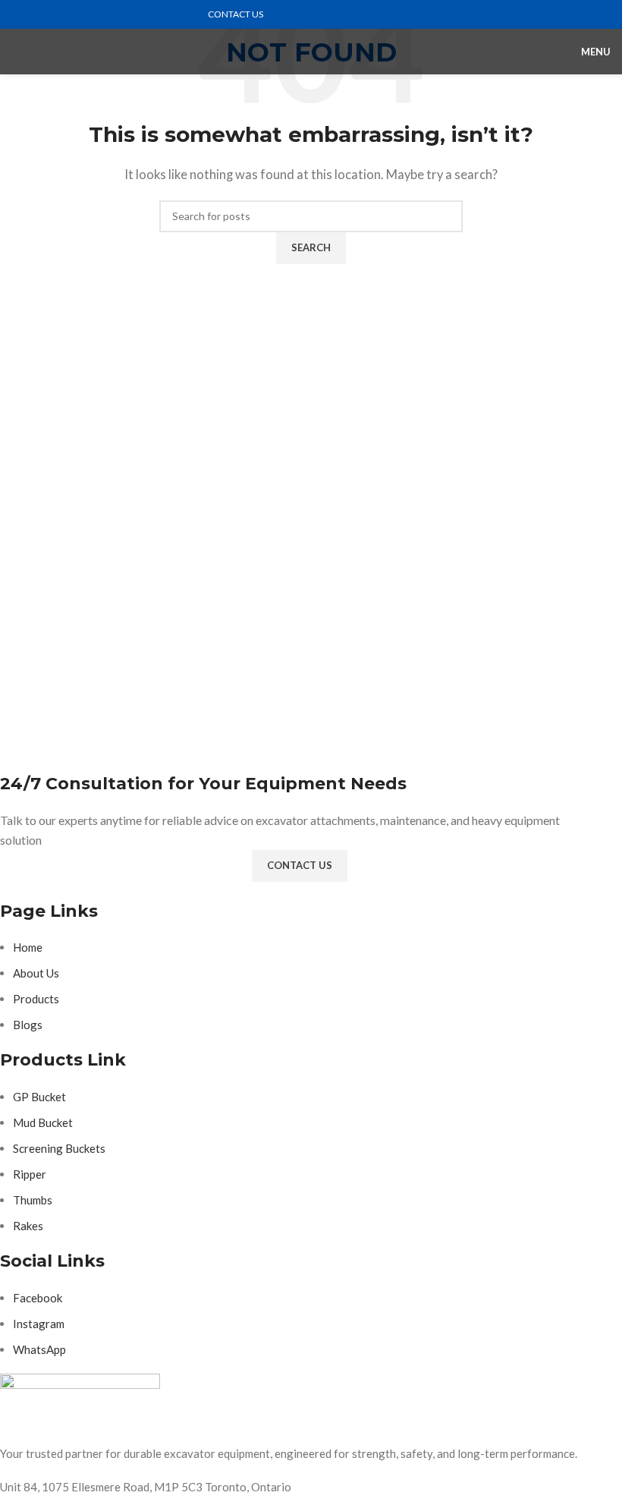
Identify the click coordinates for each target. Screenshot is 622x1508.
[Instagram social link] (37, 15)
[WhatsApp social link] (55, 15)
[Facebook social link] (20, 15)
